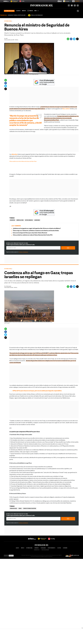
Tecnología (43, 547)
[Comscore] (75, 555)
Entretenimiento (51, 547)
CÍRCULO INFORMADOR (37, 15)
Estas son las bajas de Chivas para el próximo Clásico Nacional (30, 232)
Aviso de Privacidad (34, 556)
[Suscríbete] (75, 0)
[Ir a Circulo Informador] (13, 0)
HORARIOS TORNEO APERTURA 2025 (16, 15)
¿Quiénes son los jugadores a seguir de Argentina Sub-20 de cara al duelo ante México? (37, 228)
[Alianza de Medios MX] (68, 555)
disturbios (14, 154)
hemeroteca (36, 549)
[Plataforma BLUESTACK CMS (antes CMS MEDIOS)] (11, 555)
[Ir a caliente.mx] (59, 0)
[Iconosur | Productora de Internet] (6, 555)
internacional (29, 547)
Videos (31, 10)
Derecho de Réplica (41, 556)
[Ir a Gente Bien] (21, 0)
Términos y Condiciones (23, 251)
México (24, 10)
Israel (20, 508)
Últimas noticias (9, 10)
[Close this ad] (82, 628)
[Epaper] (66, 0)
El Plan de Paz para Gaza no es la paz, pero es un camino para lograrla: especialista (37, 390)
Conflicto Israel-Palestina (29, 508)
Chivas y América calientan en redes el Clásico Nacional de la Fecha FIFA (32, 234)
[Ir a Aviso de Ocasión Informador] (6, 0)
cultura (59, 547)
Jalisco (18, 10)
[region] (41, 632)
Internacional (7, 20)
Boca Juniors (66, 108)
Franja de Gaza (13, 508)
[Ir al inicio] (19, 5)
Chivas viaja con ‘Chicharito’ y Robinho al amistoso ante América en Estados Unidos (36, 230)
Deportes (36, 547)
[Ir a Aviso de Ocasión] (32, 537)
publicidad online (45, 549)
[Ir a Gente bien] (51, 537)
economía (65, 547)
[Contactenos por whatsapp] (77, 5)
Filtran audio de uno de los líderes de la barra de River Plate (23, 161)
